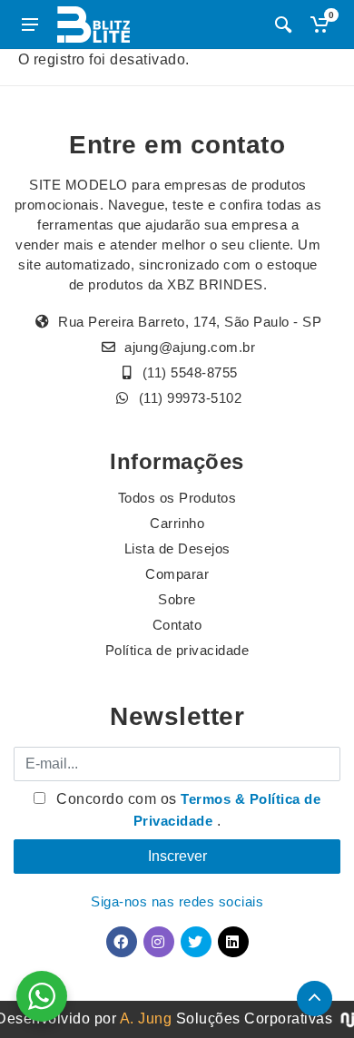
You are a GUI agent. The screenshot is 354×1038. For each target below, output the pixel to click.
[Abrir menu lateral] (30, 24)
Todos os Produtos (177, 497)
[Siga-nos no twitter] (196, 941)
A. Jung (146, 1018)
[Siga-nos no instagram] (158, 941)
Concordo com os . (187, 809)
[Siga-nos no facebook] (121, 941)
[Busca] (283, 24)
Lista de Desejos (177, 548)
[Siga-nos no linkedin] (233, 941)
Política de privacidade (177, 650)
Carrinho (177, 523)
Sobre (177, 599)
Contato (177, 624)
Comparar (177, 574)
